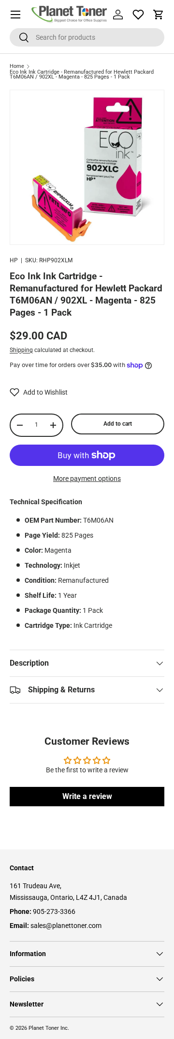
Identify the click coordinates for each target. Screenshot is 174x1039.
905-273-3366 (54, 911)
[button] (158, 14)
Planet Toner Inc (48, 1028)
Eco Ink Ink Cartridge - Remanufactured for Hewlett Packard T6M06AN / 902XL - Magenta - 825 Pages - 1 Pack (82, 75)
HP (14, 260)
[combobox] (87, 37)
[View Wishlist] (138, 14)
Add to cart (117, 423)
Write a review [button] (87, 796)
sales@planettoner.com (66, 925)
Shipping (21, 350)
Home (17, 66)
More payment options (87, 478)
